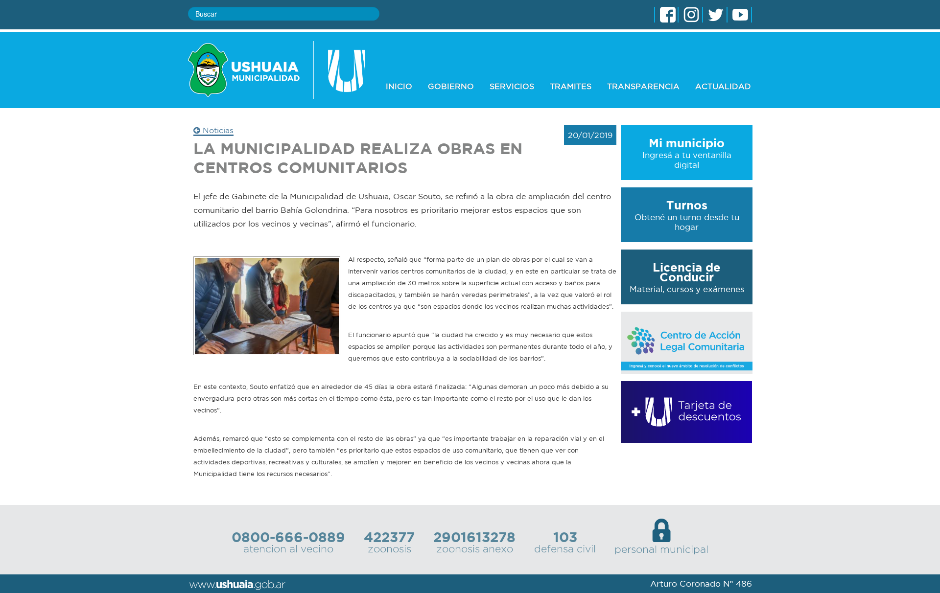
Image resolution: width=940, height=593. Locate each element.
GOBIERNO (451, 86)
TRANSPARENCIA (643, 86)
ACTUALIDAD (723, 86)
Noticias (217, 130)
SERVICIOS (512, 86)
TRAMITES (570, 86)
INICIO (399, 86)
